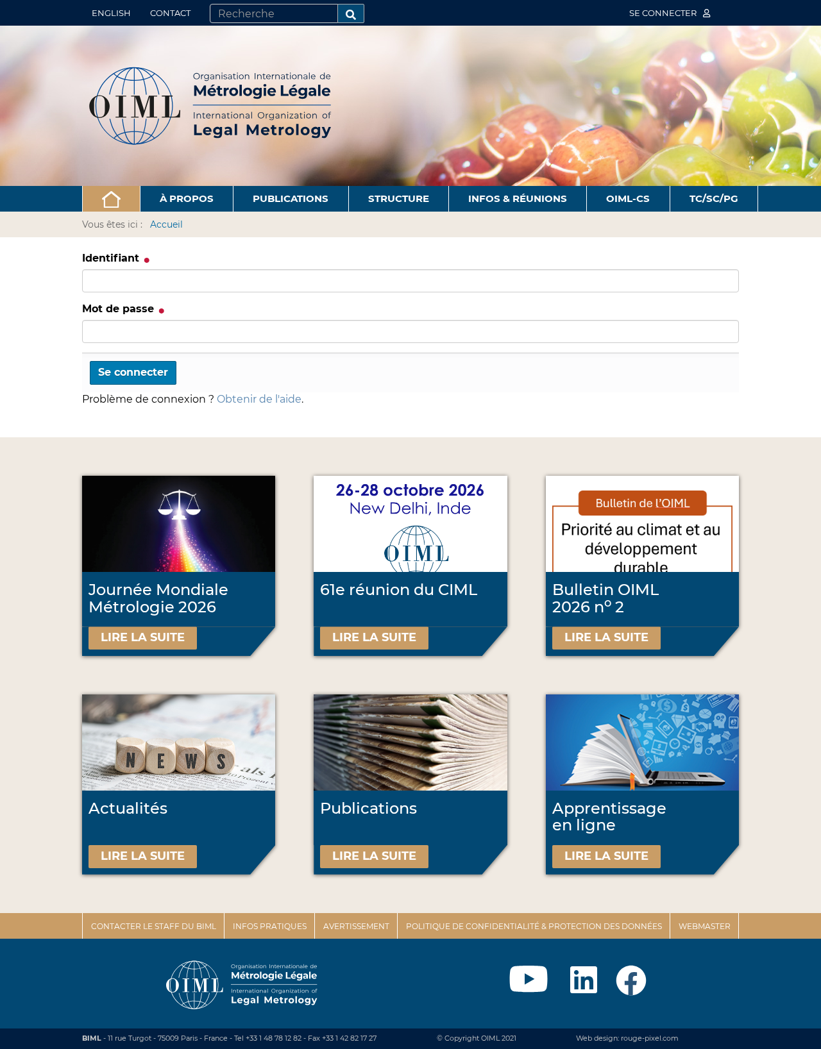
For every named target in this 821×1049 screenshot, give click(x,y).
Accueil (166, 224)
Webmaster (705, 926)
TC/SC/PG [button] (714, 198)
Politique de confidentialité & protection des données (534, 926)
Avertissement (356, 926)
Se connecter (663, 13)
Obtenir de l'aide (259, 399)
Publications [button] (290, 198)
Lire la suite (143, 637)
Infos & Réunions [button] (517, 198)
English (111, 13)
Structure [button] (398, 198)
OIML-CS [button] (628, 198)
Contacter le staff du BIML (153, 926)
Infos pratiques (270, 926)
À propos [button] (187, 198)
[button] (111, 199)
